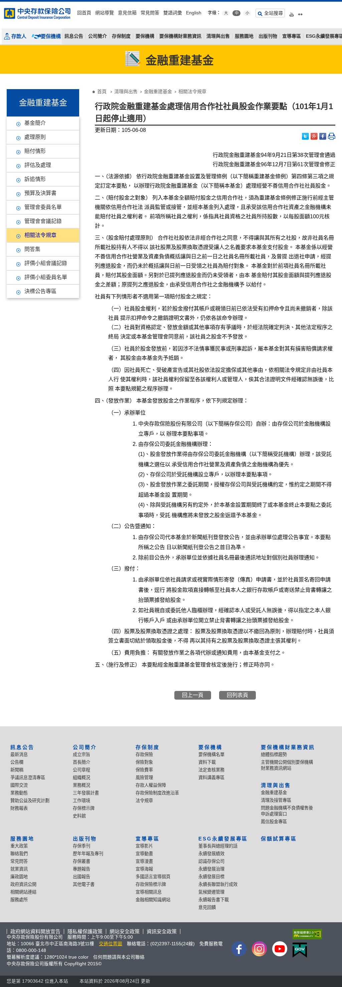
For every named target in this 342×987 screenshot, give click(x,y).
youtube (291, 12)
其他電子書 (84, 884)
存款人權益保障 (151, 785)
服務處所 (19, 899)
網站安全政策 (125, 931)
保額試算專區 (279, 838)
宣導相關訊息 (149, 892)
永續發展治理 (211, 869)
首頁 (102, 91)
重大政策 (19, 845)
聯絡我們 (19, 853)
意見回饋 (207, 907)
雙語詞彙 (172, 12)
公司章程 (81, 769)
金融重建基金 (158, 91)
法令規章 (144, 800)
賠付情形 (35, 151)
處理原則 (35, 137)
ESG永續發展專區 (223, 838)
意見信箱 (127, 12)
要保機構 (51, 36)
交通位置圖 (110, 943)
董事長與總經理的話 (217, 845)
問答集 (32, 249)
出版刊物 (268, 36)
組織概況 (81, 777)
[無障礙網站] (306, 934)
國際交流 (19, 785)
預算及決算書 (40, 193)
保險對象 (144, 762)
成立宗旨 (81, 754)
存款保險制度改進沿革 (157, 792)
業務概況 (81, 785)
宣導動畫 (144, 853)
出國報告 (81, 876)
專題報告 (81, 869)
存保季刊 (81, 845)
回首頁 (84, 12)
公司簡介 (97, 36)
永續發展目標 (211, 876)
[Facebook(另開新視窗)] (323, 136)
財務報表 (19, 808)
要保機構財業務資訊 (180, 36)
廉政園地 (19, 876)
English (193, 12)
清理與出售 (218, 36)
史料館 (79, 815)
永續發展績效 (211, 853)
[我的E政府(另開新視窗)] (306, 950)
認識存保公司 (211, 861)
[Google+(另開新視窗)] (314, 136)
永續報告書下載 (213, 899)
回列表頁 (237, 695)
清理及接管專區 (276, 800)
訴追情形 (35, 179)
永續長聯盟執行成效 (217, 884)
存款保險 (144, 754)
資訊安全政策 (162, 931)
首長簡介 (81, 762)
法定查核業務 (211, 769)
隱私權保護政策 (85, 931)
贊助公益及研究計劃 (29, 800)
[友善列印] (331, 136)
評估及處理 (37, 165)
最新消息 (19, 754)
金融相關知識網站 (153, 899)
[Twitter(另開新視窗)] (305, 136)
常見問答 (150, 12)
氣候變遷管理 (211, 892)
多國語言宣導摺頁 (153, 876)
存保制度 (121, 36)
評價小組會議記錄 (45, 263)
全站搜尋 (273, 13)
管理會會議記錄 (43, 221)
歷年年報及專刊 (88, 853)
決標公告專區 (40, 291)
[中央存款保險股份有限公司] (37, 13)
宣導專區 (291, 36)
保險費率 (144, 769)
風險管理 (144, 777)
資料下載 (207, 762)
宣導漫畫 (144, 861)
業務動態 (19, 792)
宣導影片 (144, 845)
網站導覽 (104, 12)
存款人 (18, 36)
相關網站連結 (23, 892)
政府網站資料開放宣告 (35, 931)
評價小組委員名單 (45, 277)
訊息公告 (73, 36)
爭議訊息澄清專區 (27, 777)
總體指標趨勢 (274, 754)
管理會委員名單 (43, 207)
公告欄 (16, 762)
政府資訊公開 (23, 884)
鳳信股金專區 (274, 821)
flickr (300, 12)
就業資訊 (19, 869)
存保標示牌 (84, 808)
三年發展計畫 (86, 792)
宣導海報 (144, 869)
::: (2, 4)
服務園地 (244, 36)
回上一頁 (192, 695)
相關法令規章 (40, 235)
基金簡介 (35, 123)
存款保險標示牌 (151, 884)
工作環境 (81, 800)
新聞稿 (16, 769)
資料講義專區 (211, 777)
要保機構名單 (211, 754)
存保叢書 (81, 861)
